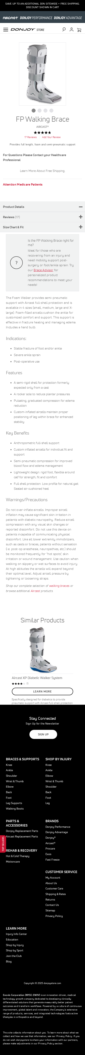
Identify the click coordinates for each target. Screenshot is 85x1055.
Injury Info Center (16, 934)
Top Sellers (3, 844)
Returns (50, 899)
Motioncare (13, 861)
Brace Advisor (43, 270)
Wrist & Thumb (15, 781)
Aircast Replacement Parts (22, 836)
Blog (9, 961)
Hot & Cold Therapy (17, 856)
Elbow (10, 786)
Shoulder (11, 776)
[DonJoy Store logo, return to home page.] (27, 29)
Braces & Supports (22, 759)
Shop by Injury (15, 945)
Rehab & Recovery (21, 850)
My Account (52, 877)
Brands (52, 821)
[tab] (42, 207)
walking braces (59, 586)
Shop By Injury (58, 759)
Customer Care (54, 888)
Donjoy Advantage (56, 832)
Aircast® (50, 843)
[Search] (66, 29)
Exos (48, 854)
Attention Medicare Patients (23, 184)
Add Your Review (51, 137)
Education (12, 939)
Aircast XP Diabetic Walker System (37, 678)
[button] (34, 111)
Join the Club (14, 956)
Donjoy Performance (57, 827)
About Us (51, 883)
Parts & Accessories (16, 823)
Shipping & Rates (55, 894)
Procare (50, 848)
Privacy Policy (54, 916)
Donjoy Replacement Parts (22, 831)
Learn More (16, 928)
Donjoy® (50, 837)
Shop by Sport (14, 950)
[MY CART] (79, 30)
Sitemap (50, 910)
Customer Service (61, 872)
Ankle (9, 770)
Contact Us (52, 905)
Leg (47, 803)
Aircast (35, 591)
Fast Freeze (52, 859)
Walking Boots (15, 808)
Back (9, 792)
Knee (9, 765)
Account (72, 29)
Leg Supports (14, 803)
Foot (9, 797)
